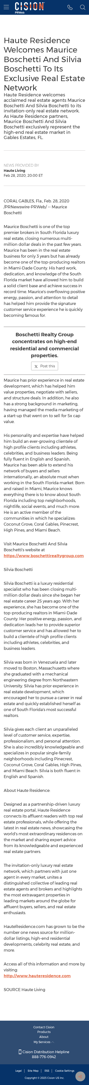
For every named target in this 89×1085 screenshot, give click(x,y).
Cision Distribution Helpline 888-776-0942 (45, 1054)
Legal (18, 1070)
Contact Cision (43, 1027)
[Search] (82, 7)
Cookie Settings (64, 1070)
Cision (51, 1078)
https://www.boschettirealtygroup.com (44, 555)
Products (44, 1032)
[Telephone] (70, 7)
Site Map (33, 1070)
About (43, 1037)
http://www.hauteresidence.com (37, 976)
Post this (47, 366)
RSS (46, 1070)
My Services (42, 1042)
